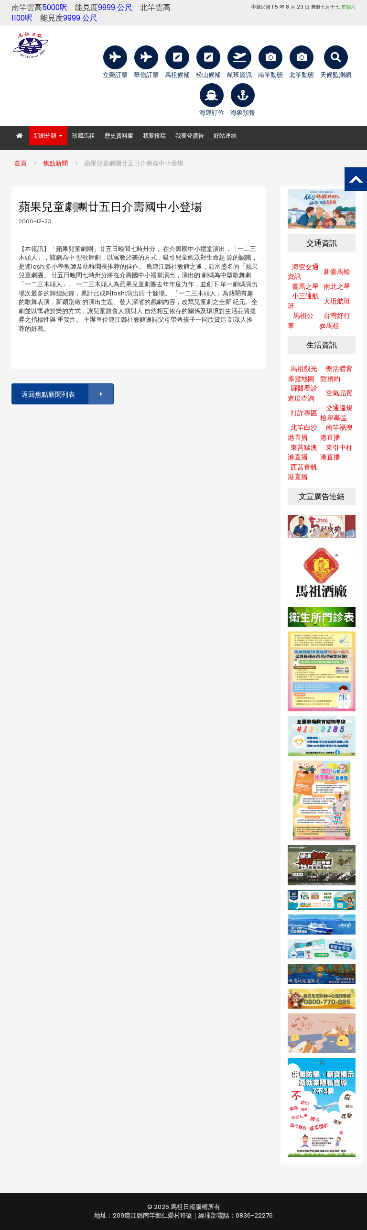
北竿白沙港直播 (302, 432)
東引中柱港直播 (336, 452)
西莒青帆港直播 (302, 472)
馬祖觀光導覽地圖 (302, 373)
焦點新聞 (55, 163)
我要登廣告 (189, 135)
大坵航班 (337, 301)
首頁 (20, 163)
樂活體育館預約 (336, 373)
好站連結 (225, 135)
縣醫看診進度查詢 (302, 393)
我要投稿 (154, 135)
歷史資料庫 (119, 135)
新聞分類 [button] (45, 135)
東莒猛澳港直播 (302, 452)
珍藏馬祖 (83, 135)
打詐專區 (304, 413)
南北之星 (337, 286)
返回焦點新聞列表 (48, 394)
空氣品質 (339, 393)
